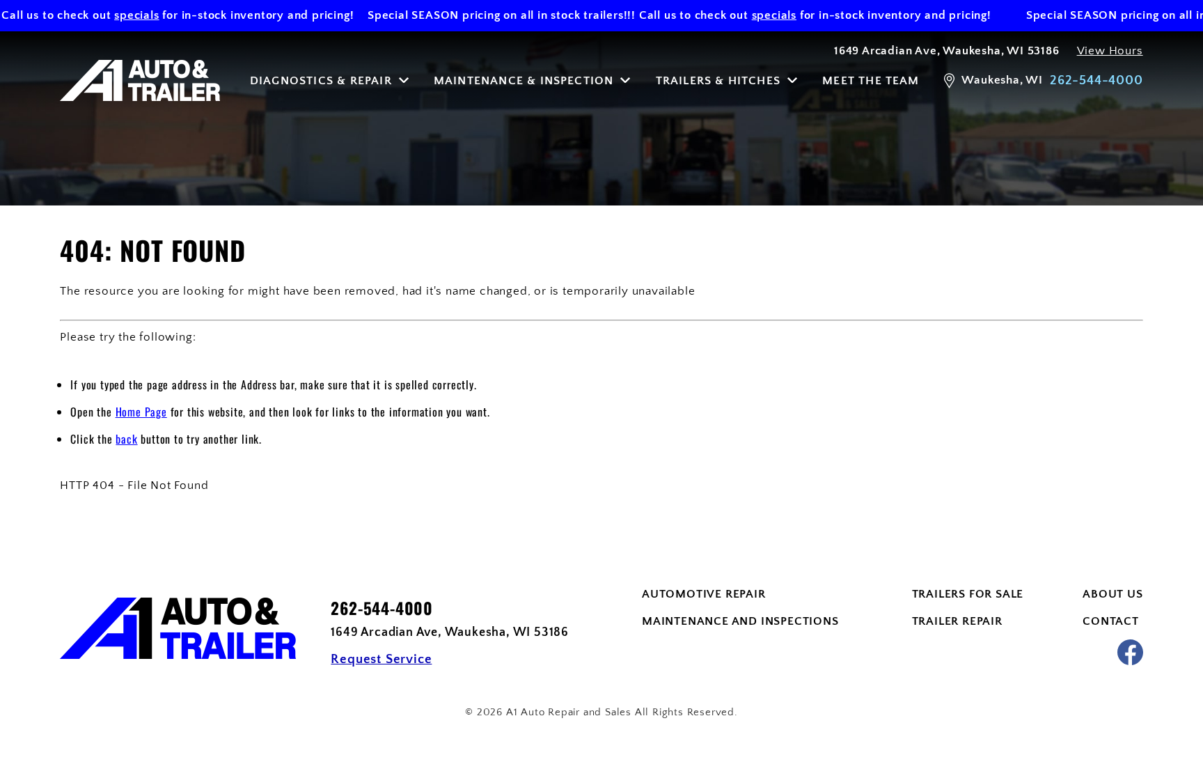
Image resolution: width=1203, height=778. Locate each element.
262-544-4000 (382, 608)
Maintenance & (524, 81)
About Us (1112, 594)
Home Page (141, 411)
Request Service (381, 659)
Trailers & (718, 81)
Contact (1111, 621)
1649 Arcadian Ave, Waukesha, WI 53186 (947, 51)
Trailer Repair (957, 621)
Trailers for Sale (968, 594)
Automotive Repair (704, 594)
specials (124, 15)
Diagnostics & (321, 81)
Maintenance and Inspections (740, 621)
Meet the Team (870, 81)
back (126, 438)
